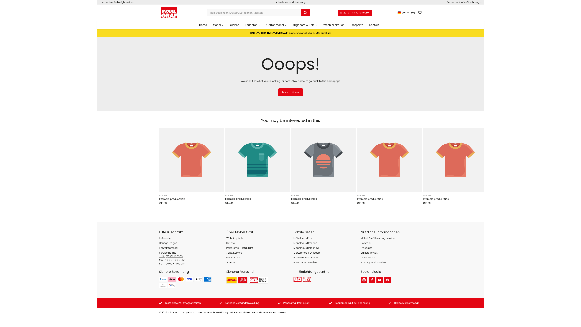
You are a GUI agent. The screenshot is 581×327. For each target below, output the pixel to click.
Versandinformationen (264, 312)
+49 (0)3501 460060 (171, 256)
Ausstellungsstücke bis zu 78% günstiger (290, 33)
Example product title (172, 199)
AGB (200, 312)
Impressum (189, 312)
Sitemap (282, 312)
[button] (258, 12)
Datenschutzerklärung (216, 312)
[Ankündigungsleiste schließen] (481, 2)
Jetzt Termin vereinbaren (355, 12)
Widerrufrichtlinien (240, 312)
